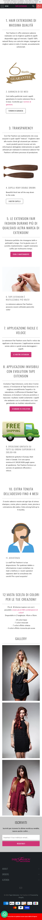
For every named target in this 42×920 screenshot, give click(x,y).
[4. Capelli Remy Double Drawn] (21, 171)
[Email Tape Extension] (21, 888)
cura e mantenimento (21, 254)
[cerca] (33, 6)
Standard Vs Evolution (21, 409)
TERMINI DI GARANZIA (15, 111)
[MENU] (1, 6)
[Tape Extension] (21, 6)
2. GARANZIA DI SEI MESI (17, 91)
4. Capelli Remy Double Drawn (21, 187)
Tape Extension (14, 895)
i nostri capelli (14, 201)
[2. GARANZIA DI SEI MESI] (21, 73)
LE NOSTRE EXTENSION (21, 354)
